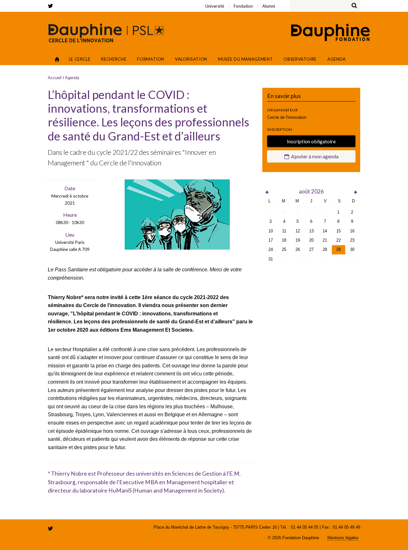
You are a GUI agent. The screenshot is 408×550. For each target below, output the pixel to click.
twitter (51, 6)
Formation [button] (150, 59)
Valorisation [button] (191, 59)
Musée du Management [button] (245, 59)
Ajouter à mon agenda (314, 156)
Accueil (57, 59)
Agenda (336, 59)
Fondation (80, 2)
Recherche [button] (113, 59)
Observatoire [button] (300, 59)
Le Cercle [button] (80, 59)
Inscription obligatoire (311, 141)
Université (77, 2)
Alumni (84, 2)
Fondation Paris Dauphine (330, 33)
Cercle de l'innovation (106, 33)
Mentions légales (343, 537)
